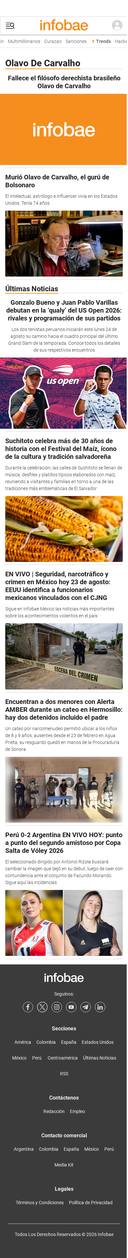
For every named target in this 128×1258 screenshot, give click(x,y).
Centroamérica (63, 1058)
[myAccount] (117, 25)
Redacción (54, 1111)
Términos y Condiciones (40, 1202)
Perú (37, 1058)
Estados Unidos (98, 1042)
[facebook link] (28, 1007)
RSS (64, 1073)
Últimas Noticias (99, 1058)
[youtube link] (71, 1007)
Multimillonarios (22, 41)
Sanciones (74, 41)
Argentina (24, 1149)
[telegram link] (85, 1007)
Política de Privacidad (91, 1202)
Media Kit (64, 1164)
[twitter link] (42, 1007)
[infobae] (64, 25)
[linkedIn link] (100, 1007)
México (19, 1058)
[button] (10, 26)
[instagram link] (57, 1007)
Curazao (51, 41)
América (22, 1042)
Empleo (77, 1111)
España (68, 1042)
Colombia (46, 1042)
